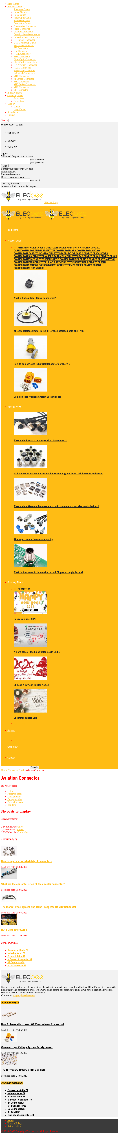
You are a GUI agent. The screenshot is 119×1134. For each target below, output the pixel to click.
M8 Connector (21, 90)
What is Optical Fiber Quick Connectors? (35, 298)
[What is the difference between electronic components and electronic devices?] (30, 500)
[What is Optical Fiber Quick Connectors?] (30, 292)
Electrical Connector (24, 45)
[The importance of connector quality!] (30, 533)
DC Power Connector (24, 40)
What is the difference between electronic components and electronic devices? (56, 506)
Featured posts (14, 793)
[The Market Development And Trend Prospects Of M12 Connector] (9, 901)
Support (11, 103)
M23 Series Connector (25, 84)
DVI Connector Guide (25, 42)
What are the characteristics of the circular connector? (33, 884)
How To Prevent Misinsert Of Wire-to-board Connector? (32, 1024)
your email (35, 180)
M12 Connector (21, 81)
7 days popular (14, 799)
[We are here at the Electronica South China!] (30, 645)
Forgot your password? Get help (17, 168)
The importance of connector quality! (33, 539)
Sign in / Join (13, 133)
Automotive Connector (25, 26)
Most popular (13, 796)
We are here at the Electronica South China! (37, 651)
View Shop (12, 147)
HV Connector (21, 51)
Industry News (14, 92)
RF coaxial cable (22, 20)
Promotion (19, 98)
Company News (15, 95)
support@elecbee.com (24, 995)
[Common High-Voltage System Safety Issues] (30, 390)
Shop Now (12, 112)
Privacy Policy (8, 171)
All (16, 247)
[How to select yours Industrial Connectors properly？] (30, 357)
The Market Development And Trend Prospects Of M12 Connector (38, 907)
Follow (20, 826)
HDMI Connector (22, 67)
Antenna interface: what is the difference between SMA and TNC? (49, 330)
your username (37, 159)
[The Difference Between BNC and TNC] (9, 1064)
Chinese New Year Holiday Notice (31, 685)
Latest (10, 791)
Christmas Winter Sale (25, 717)
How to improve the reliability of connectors (26, 861)
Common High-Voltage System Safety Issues (37, 396)
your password (37, 162)
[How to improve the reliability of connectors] (9, 855)
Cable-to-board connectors (27, 37)
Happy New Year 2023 (25, 619)
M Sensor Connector (24, 78)
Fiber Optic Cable (22, 17)
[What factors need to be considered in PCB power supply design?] (30, 566)
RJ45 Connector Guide (14, 929)
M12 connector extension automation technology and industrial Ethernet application (58, 473)
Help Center (20, 109)
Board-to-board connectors (27, 34)
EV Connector (21, 48)
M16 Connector (21, 76)
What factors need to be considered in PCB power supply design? (48, 572)
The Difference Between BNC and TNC (23, 1070)
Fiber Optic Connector (25, 59)
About (17, 106)
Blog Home (13, 3)
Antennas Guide (22, 9)
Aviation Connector (23, 31)
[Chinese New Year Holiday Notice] (30, 678)
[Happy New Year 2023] (30, 613)
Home (4, 770)
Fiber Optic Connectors (25, 62)
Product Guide (14, 6)
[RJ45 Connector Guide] (9, 924)
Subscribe (23, 832)
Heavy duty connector (24, 70)
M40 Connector (21, 87)
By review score (15, 802)
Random (11, 805)
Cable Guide (20, 15)
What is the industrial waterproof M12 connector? (40, 440)
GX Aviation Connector (25, 65)
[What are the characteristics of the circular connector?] (9, 878)
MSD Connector (22, 56)
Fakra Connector (22, 28)
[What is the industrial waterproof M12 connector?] (30, 434)
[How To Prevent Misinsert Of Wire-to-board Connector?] (9, 1018)
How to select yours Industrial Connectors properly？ (42, 364)
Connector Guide (22, 23)
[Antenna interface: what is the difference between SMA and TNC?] (30, 324)
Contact (11, 115)
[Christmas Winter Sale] (30, 711)
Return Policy (14, 1126)
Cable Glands (20, 12)
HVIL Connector (22, 53)
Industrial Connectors (24, 73)
